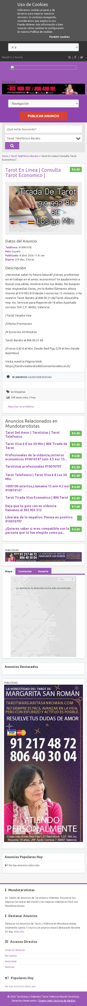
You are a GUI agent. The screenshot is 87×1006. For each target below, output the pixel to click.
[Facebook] (75, 57)
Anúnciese (11, 961)
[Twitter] (81, 57)
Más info (19, 931)
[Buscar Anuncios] (12, 145)
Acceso (19, 57)
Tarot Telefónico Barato (25, 156)
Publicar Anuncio (43, 116)
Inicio (5, 156)
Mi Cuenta (11, 955)
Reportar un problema (21, 406)
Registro (7, 57)
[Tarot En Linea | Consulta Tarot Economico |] (43, 233)
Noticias (9, 967)
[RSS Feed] (69, 57)
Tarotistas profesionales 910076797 (33, 466)
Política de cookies (41, 31)
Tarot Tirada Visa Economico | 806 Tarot (36, 497)
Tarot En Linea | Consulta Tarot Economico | (33, 172)
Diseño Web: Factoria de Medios (57, 1000)
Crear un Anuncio (15, 950)
